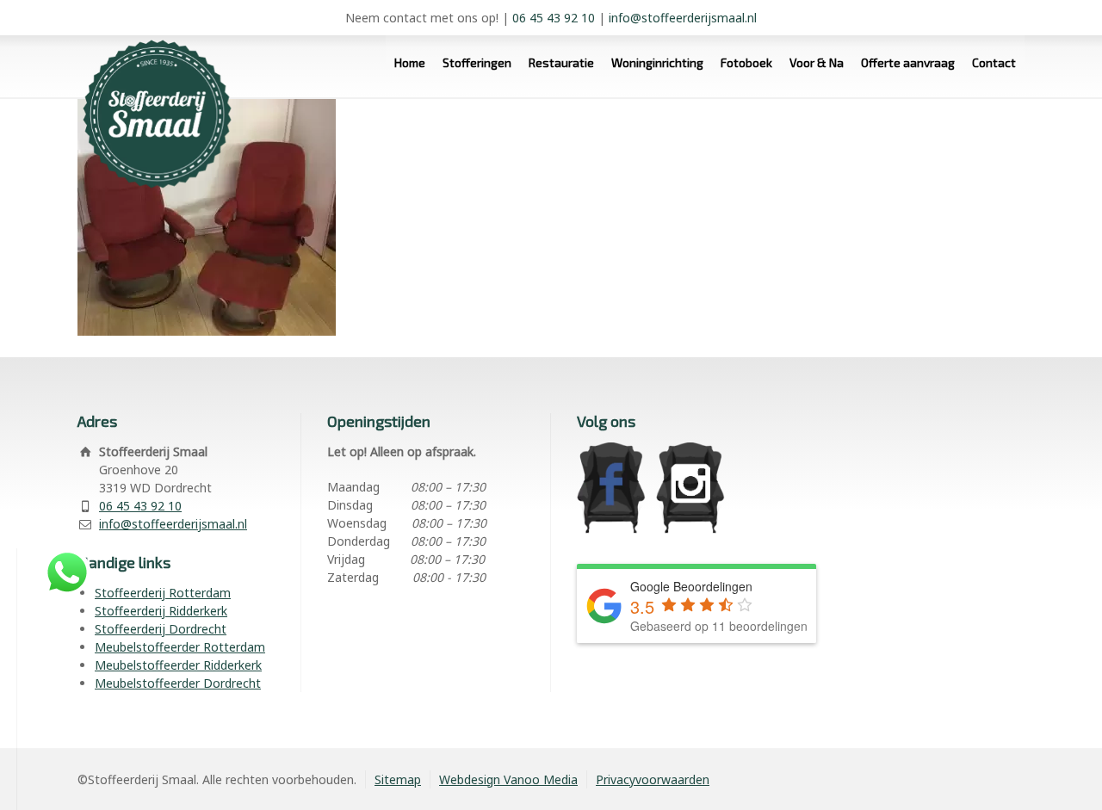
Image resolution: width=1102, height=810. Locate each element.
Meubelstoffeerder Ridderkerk (178, 665)
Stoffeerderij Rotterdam (163, 592)
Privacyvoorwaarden (652, 779)
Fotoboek (746, 62)
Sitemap (398, 779)
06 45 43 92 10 (553, 17)
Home (409, 62)
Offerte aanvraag (908, 62)
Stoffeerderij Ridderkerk (161, 611)
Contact (994, 62)
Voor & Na (816, 62)
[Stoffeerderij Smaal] (150, 62)
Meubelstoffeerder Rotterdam (180, 647)
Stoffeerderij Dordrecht (160, 629)
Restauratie (561, 62)
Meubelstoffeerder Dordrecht (178, 683)
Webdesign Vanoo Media (508, 779)
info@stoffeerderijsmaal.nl (683, 17)
